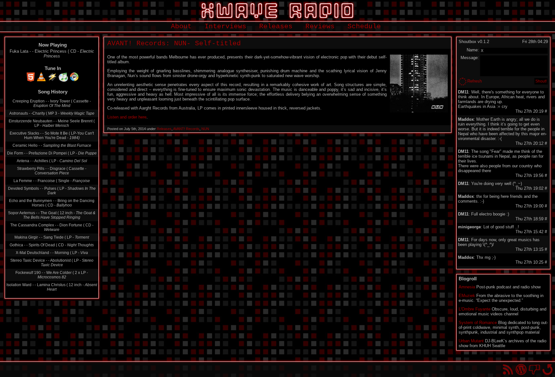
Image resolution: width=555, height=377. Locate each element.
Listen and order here (126, 117)
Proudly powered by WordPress (521, 369)
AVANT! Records (186, 129)
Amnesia (467, 287)
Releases (276, 26)
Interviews (225, 26)
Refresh (474, 81)
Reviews (320, 26)
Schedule (364, 26)
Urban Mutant (471, 340)
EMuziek (467, 295)
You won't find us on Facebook (534, 369)
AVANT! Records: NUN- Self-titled (174, 43)
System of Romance (478, 322)
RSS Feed (508, 369)
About (181, 26)
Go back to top (547, 369)
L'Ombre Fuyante (474, 309)
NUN (205, 129)
